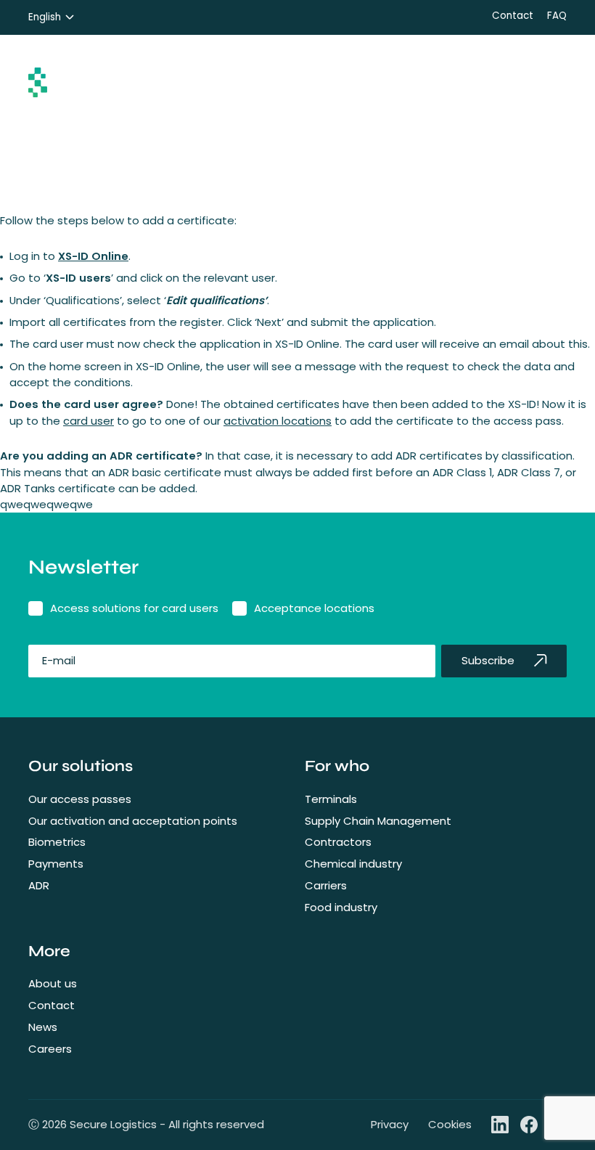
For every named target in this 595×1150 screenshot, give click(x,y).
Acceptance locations (314, 608)
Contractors (338, 841)
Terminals (331, 799)
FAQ (557, 16)
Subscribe (487, 660)
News (42, 1027)
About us (52, 983)
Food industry (341, 907)
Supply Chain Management (378, 820)
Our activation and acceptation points (132, 820)
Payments (55, 863)
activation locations (277, 420)
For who (337, 766)
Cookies (450, 1124)
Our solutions (80, 766)
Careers (50, 1048)
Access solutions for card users (134, 608)
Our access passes (79, 799)
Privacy (390, 1124)
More (49, 951)
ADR (38, 885)
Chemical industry (353, 863)
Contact (512, 16)
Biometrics (57, 841)
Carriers (326, 885)
